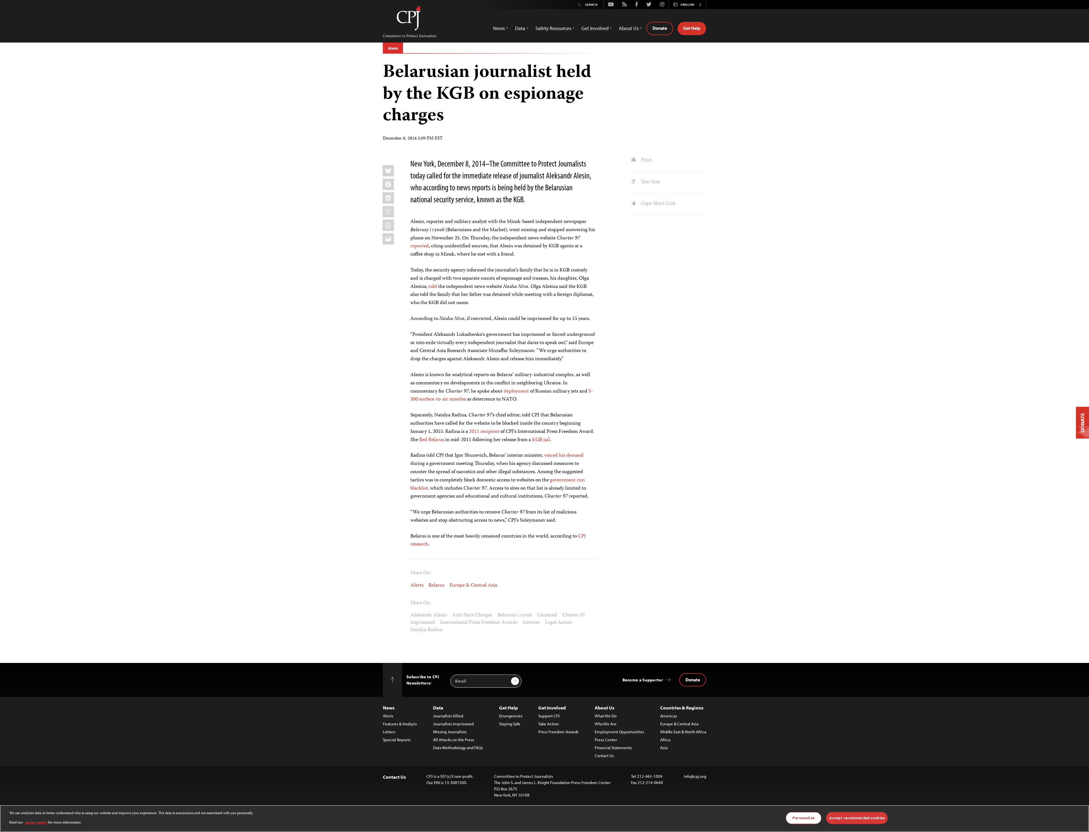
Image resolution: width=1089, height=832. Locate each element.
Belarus (436, 585)
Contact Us (604, 755)
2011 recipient (484, 431)
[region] (544, 818)
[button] (700, 4)
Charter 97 (573, 615)
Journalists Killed (448, 716)
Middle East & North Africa (683, 731)
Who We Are (606, 723)
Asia (664, 747)
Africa (665, 739)
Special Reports (397, 739)
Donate (660, 28)
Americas (668, 716)
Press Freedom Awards (558, 731)
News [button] (499, 28)
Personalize (803, 818)
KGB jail (541, 440)
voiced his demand (564, 455)
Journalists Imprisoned (453, 723)
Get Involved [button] (595, 28)
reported (419, 246)
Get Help (691, 28)
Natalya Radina (426, 630)
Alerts (393, 48)
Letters (389, 731)
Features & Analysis (400, 723)
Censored (547, 615)
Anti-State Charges (472, 615)
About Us (604, 708)
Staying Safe (509, 723)
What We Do (606, 716)
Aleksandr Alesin (428, 615)
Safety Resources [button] (553, 28)
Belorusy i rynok (514, 615)
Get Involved (552, 708)
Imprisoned (422, 622)
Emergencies (510, 716)
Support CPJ (549, 716)
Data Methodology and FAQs (458, 747)
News (388, 708)
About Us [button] (629, 28)
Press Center (606, 739)
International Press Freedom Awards (479, 622)
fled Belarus (431, 440)
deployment (516, 391)
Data (438, 708)
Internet (531, 622)
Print (645, 160)
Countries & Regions (681, 708)
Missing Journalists (450, 731)
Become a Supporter (642, 680)
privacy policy (36, 822)
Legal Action (558, 622)
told (433, 287)
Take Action (548, 723)
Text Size (650, 182)
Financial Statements (613, 747)
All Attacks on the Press (453, 739)
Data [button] (520, 28)
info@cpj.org (695, 776)
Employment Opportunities (619, 731)
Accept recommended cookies (857, 818)
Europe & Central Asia (473, 585)
